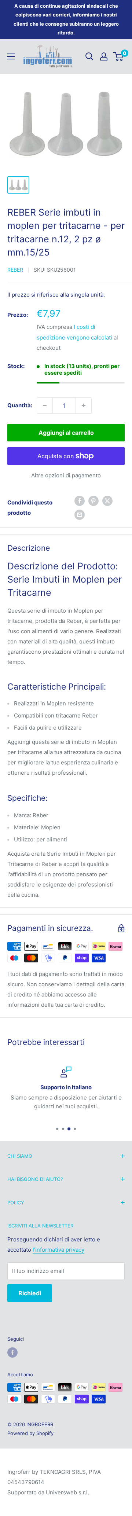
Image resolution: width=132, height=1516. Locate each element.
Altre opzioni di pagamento (66, 475)
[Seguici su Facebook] (12, 1352)
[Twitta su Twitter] (107, 500)
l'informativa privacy (58, 1249)
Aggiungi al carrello (66, 432)
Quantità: (19, 405)
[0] (118, 56)
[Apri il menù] (11, 56)
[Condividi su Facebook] (79, 500)
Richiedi (29, 1293)
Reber (15, 270)
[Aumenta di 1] (83, 405)
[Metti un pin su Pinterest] (93, 500)
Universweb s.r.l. (67, 1492)
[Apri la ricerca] (89, 56)
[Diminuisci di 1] (44, 405)
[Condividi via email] (79, 515)
